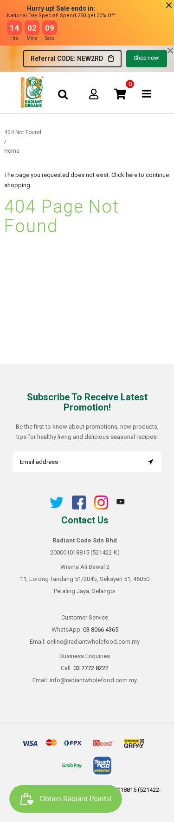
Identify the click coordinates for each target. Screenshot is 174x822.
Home (11, 151)
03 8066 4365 (100, 629)
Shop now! (147, 58)
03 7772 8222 (91, 668)
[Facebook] (79, 507)
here (131, 174)
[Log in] (93, 94)
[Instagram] (101, 507)
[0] (120, 94)
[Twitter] (57, 507)
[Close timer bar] (169, 5)
